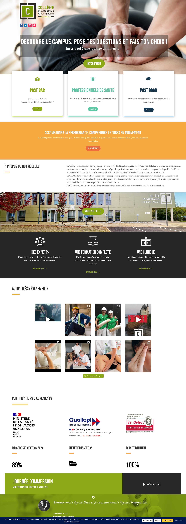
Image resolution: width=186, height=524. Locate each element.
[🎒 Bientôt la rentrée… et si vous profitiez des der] (48, 320)
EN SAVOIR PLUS (38, 268)
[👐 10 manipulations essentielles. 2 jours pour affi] (48, 356)
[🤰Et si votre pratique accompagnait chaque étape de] (108, 356)
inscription (94, 63)
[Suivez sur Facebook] (21, 25)
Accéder (37, 109)
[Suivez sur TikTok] (34, 25)
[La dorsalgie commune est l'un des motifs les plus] (78, 320)
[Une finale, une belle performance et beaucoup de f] (108, 320)
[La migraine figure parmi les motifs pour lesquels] (138, 356)
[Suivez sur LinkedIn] (25, 25)
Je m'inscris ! (151, 484)
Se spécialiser (93, 148)
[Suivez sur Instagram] (30, 25)
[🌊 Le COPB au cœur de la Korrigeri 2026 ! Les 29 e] (138, 320)
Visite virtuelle (93, 211)
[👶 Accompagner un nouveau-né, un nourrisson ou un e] (78, 356)
